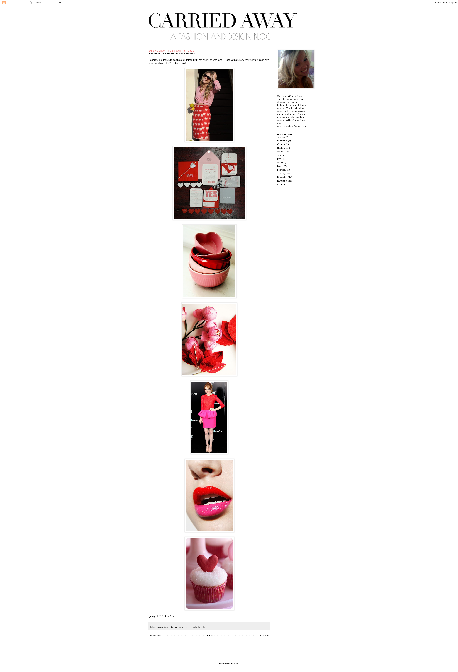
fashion (167, 627)
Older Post (264, 635)
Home (210, 635)
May (279, 159)
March (280, 166)
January (281, 137)
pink (181, 627)
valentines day (199, 627)
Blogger (235, 663)
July (279, 155)
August (280, 151)
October (281, 144)
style (190, 627)
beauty (160, 627)
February (281, 170)
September (282, 148)
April (279, 162)
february (174, 627)
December (282, 140)
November (282, 181)
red (185, 627)
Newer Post (155, 635)
